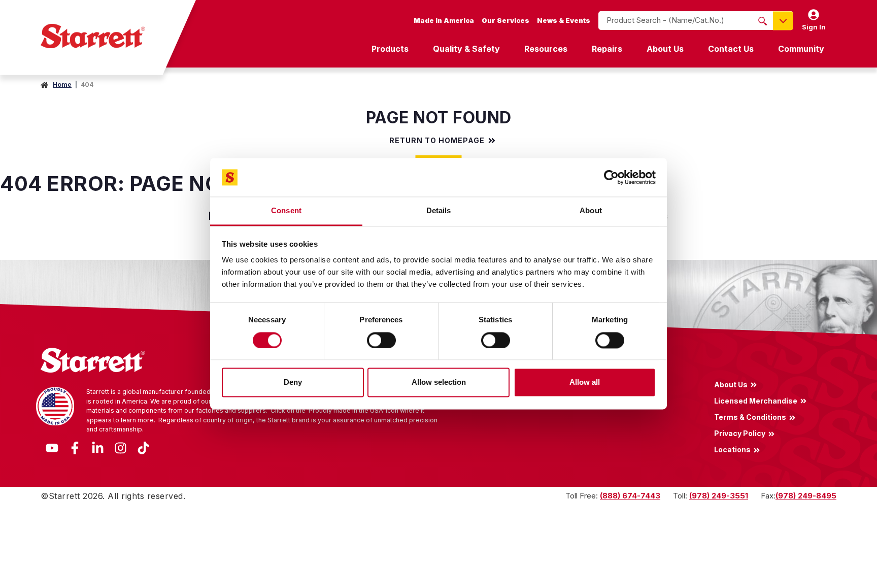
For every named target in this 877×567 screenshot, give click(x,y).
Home (62, 84)
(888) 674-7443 (630, 496)
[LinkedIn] (97, 447)
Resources (545, 49)
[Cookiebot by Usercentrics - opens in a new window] (611, 177)
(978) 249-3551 (718, 496)
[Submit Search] (762, 21)
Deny (293, 382)
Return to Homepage (437, 141)
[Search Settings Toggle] (783, 20)
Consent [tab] (286, 211)
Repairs (607, 49)
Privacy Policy (739, 433)
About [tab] (591, 211)
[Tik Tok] (143, 447)
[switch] (381, 340)
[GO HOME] (93, 36)
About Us (665, 49)
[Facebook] (74, 447)
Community (801, 49)
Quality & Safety (466, 49)
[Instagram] (120, 447)
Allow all (584, 382)
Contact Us (731, 49)
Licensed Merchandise (755, 400)
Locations (732, 450)
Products (390, 49)
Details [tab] (438, 211)
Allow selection (439, 382)
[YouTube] (52, 447)
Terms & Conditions (750, 417)
